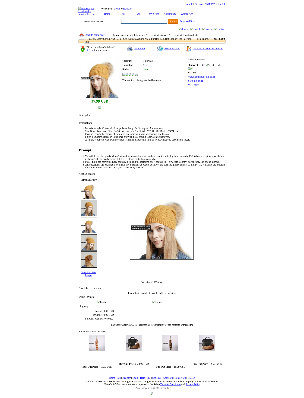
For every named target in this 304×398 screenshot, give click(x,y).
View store (193, 85)
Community (170, 14)
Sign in (90, 50)
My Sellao (154, 14)
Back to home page (95, 35)
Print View (139, 48)
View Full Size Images (88, 274)
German (199, 4)
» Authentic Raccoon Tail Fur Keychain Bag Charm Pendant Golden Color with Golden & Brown (96, 358)
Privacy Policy (193, 384)
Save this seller (195, 80)
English (221, 4)
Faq (149, 377)
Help (142, 377)
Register (127, 8)
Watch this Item (172, 48)
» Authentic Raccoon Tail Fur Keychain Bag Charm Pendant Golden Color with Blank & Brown (170, 358)
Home (107, 14)
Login (117, 8)
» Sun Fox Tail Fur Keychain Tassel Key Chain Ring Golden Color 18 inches (206, 357)
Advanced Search (188, 21)
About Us (168, 377)
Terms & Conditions (170, 384)
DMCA (191, 377)
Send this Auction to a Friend (208, 48)
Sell (138, 14)
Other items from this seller (201, 76)
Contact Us (180, 377)
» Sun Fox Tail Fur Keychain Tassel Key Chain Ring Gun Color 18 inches (132, 357)
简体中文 (210, 4)
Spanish (189, 4)
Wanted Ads (187, 14)
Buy (123, 14)
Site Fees (156, 377)
